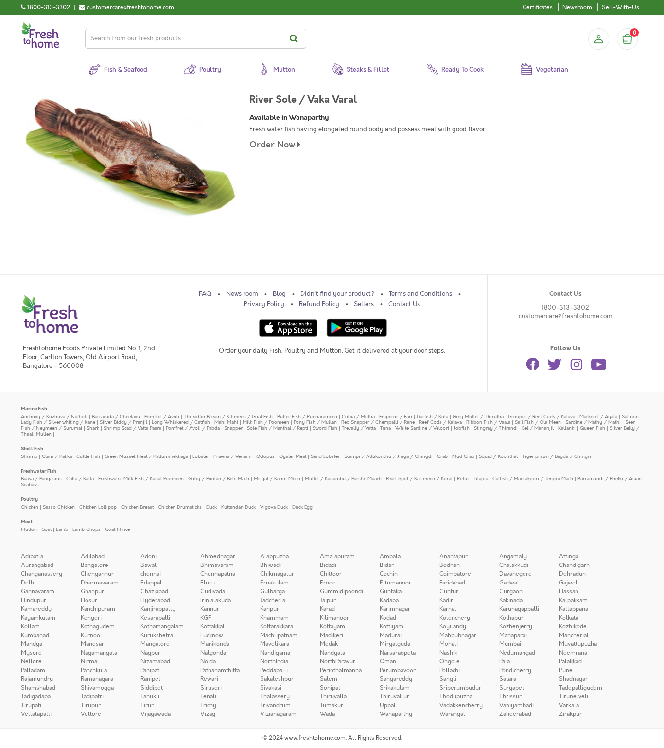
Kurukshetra (156, 635)
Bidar (387, 565)
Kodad (388, 617)
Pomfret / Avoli (161, 416)
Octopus (265, 456)
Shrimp (29, 456)
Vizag (207, 714)
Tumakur (331, 705)
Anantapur (453, 556)
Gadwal (509, 582)
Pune (566, 670)
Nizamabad (155, 661)
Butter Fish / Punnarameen (307, 416)
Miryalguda (395, 644)
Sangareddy (396, 679)
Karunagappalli (519, 609)
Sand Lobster (325, 456)
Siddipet (151, 688)
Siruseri (211, 688)
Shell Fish (32, 448)
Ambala (390, 556)
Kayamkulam (38, 617)
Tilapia (480, 478)
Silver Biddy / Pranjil (123, 422)
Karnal (447, 609)
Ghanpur (92, 591)
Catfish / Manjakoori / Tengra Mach (532, 478)
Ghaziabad (154, 591)
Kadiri (446, 600)
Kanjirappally (157, 609)
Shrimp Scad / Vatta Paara (132, 428)
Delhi (28, 582)
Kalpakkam (573, 600)
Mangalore (155, 644)
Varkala (569, 705)
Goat (46, 529)
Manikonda (214, 644)
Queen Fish (592, 428)
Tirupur (91, 705)
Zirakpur (570, 714)
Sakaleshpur (277, 679)
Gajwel (568, 582)
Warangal (452, 714)
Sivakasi (270, 688)
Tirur (147, 705)
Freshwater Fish (38, 470)
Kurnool (91, 635)
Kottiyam (391, 626)
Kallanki (567, 428)
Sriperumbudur (460, 688)
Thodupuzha (455, 696)
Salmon (630, 416)
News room (242, 294)
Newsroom (577, 7)
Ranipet (150, 679)
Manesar (92, 644)
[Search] (295, 38)
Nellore (31, 661)
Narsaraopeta (398, 653)
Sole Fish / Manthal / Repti (277, 428)
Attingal (569, 556)
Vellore (91, 714)
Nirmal (90, 661)
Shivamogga (97, 688)
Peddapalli (274, 670)
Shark (93, 428)
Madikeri (331, 635)
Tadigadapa (36, 696)
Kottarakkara (276, 626)
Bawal (148, 565)
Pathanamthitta (220, 670)
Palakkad (570, 661)
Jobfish (462, 428)
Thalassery (275, 696)
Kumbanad (35, 635)
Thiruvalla (333, 696)
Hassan (568, 591)
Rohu (463, 478)
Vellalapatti (36, 714)
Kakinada (511, 600)
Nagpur (150, 653)
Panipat (149, 670)
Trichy (208, 705)
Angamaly (513, 556)
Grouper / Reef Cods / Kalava (541, 416)
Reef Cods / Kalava (440, 422)
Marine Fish (34, 408)
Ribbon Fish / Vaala (488, 422)
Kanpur (269, 609)
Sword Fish (325, 428)
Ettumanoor (395, 582)
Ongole (449, 661)
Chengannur (97, 574)
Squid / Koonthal (498, 456)
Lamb (62, 529)
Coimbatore (455, 574)
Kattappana (573, 609)
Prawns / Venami (232, 456)
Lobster (200, 456)
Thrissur (510, 696)
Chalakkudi (513, 565)
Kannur (209, 609)
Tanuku (149, 696)
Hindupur (33, 600)
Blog (279, 294)
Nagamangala (99, 653)
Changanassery (41, 574)
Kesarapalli (155, 617)
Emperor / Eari (395, 416)
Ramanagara (97, 679)
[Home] (40, 26)
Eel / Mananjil (538, 428)
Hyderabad (155, 600)
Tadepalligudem (580, 688)
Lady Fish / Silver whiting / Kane (58, 422)
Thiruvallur (394, 696)
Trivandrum (275, 705)
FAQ (205, 294)
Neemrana (573, 653)
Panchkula (94, 670)
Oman (388, 661)
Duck (211, 507)
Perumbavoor (398, 670)
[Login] (598, 39)
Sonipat (330, 688)
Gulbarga (272, 591)
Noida (208, 661)
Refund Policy (319, 304)
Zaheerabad (515, 714)
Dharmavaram (100, 582)
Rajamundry (37, 679)
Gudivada (212, 591)
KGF (205, 617)
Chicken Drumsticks (180, 507)
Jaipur (328, 600)
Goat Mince (117, 529)
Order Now (273, 145)
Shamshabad (38, 688)
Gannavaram (37, 591)
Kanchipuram (98, 609)
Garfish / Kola (432, 416)
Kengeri (91, 617)
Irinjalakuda (215, 600)
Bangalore (94, 565)
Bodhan (449, 565)
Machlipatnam (278, 635)
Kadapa (389, 600)
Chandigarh (574, 565)
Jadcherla (272, 600)
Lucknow (211, 635)
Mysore (31, 653)
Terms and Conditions (420, 294)
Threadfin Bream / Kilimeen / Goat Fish (228, 416)
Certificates (538, 7)
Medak (329, 644)
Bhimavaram (217, 565)
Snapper (233, 428)
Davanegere (515, 574)
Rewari (209, 679)
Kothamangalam (162, 626)
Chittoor (331, 574)
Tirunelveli (573, 696)
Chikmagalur (277, 574)
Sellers (364, 304)
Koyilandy (452, 626)
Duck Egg (302, 507)
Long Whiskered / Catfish (181, 422)
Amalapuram (337, 556)
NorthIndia (274, 661)
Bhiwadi (270, 565)
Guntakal (391, 591)
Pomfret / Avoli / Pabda (193, 428)
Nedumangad (517, 653)
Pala (504, 661)
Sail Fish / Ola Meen (538, 422)
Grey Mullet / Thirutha (478, 416)
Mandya (31, 644)
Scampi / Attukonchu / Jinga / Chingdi (388, 456)
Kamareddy (36, 609)
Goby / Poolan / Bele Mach (218, 478)
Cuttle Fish (88, 456)
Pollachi (449, 670)
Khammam (274, 617)
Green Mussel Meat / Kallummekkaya (146, 456)
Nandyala (332, 653)
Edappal (151, 582)
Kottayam (332, 626)
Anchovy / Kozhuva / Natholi (54, 416)
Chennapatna (217, 574)
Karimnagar (395, 609)
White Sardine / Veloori (422, 428)
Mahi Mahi (226, 422)
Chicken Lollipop (98, 507)
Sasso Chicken (59, 507)
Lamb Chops (86, 529)
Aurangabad (37, 565)
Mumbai (510, 644)
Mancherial (574, 635)
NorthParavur (337, 661)
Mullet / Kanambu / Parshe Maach (343, 478)
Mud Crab (463, 456)
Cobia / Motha (358, 416)
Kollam (30, 626)
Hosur (89, 600)
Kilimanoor (334, 617)
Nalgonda (213, 653)
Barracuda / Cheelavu (116, 416)
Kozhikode (573, 626)
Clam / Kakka (57, 456)
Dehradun (572, 574)
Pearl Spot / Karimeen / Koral (419, 478)
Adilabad (93, 556)
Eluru (207, 582)
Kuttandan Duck (238, 507)
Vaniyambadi (516, 705)
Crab (442, 456)
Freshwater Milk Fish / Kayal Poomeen (141, 478)
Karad (327, 609)
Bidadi (328, 565)
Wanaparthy (396, 714)
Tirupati (31, 705)
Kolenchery (454, 617)
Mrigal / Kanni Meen (277, 478)
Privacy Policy (264, 304)
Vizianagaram (278, 714)
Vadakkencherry (461, 705)
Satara (507, 679)
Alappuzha (274, 556)
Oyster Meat (292, 456)
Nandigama (275, 653)
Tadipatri (92, 696)
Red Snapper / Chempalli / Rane (378, 422)
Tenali (208, 696)
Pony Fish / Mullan (315, 422)
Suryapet (511, 688)
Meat (27, 521)
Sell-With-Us (620, 7)
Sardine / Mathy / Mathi (593, 422)
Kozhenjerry (515, 626)
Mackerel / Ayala (598, 416)
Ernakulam (274, 582)
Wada (327, 714)
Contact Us (404, 304)
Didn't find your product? (337, 294)
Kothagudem (98, 626)
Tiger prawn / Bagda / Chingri (556, 456)
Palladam (33, 670)
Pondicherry (515, 670)
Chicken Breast (137, 507)
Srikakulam (395, 688)
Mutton (29, 529)
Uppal (388, 705)
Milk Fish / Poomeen (266, 422)
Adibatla (32, 556)
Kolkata (568, 617)
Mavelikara (274, 644)
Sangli (447, 679)
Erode (328, 582)
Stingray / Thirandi (496, 428)
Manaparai (513, 635)
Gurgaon (511, 591)
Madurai (391, 635)
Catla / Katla (80, 478)
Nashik (448, 653)
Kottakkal (212, 626)
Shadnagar (573, 679)
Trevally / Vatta (359, 428)
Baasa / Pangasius (41, 478)
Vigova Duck (274, 507)
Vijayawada (155, 714)
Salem (328, 679)
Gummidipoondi (341, 591)
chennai (150, 574)
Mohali (448, 644)
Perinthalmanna (341, 670)
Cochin (389, 574)
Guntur (448, 591)
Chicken (29, 507)
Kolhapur (511, 617)
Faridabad (452, 582)
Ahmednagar (217, 556)
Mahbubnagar (457, 635)
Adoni (148, 556)
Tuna (385, 428)
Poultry (29, 499)
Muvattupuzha (578, 644)
